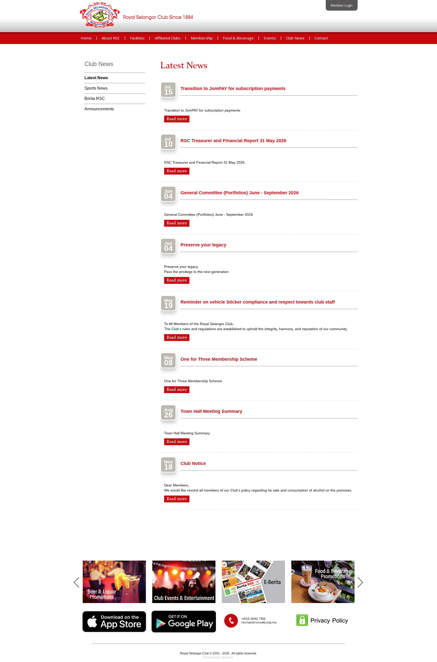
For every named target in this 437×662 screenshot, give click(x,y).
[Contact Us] (253, 629)
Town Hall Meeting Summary (211, 411)
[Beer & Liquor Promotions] (114, 582)
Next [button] (360, 581)
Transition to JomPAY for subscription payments (233, 88)
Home (86, 37)
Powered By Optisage (218, 657)
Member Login (342, 5)
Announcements (99, 109)
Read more (177, 119)
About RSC (111, 37)
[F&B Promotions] (323, 582)
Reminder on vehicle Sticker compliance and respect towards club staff (258, 302)
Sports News (95, 88)
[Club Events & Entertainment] (183, 582)
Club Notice (193, 463)
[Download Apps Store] (114, 631)
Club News (295, 37)
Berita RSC (94, 98)
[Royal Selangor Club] (137, 29)
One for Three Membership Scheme (219, 359)
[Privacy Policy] (323, 629)
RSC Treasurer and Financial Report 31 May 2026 (233, 140)
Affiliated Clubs (168, 37)
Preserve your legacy (203, 244)
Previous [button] (77, 581)
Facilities (137, 37)
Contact (321, 37)
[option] (114, 582)
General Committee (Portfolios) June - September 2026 (240, 192)
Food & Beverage (238, 37)
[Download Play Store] (183, 631)
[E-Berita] (253, 582)
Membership (202, 37)
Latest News (96, 78)
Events (270, 37)
